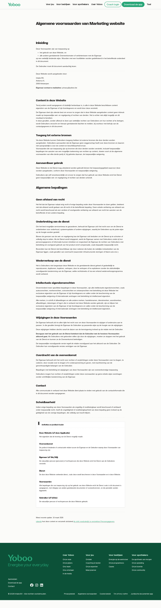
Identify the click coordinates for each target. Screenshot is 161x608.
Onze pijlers (67, 563)
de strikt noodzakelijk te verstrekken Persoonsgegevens (94, 521)
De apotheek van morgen (142, 559)
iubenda (39, 521)
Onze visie (67, 559)
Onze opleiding (138, 563)
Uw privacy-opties (121, 594)
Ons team (67, 567)
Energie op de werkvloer (118, 559)
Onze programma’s (116, 563)
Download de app (133, 4)
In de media (67, 574)
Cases (111, 567)
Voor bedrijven (116, 555)
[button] (50, 4)
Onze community (138, 570)
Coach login (113, 4)
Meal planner (91, 570)
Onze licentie (137, 567)
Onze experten (92, 567)
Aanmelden (12, 579)
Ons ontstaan (68, 570)
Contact (11, 586)
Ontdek (89, 559)
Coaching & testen (93, 563)
